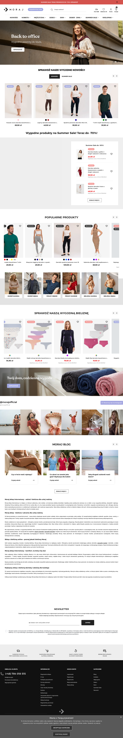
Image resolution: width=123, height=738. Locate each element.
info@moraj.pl (9, 677)
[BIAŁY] (106, 120)
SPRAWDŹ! (74, 2)
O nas (42, 677)
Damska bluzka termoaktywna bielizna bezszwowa (18, 358)
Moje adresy (70, 685)
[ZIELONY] (75, 120)
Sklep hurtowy (45, 700)
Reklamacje (44, 693)
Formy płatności (45, 682)
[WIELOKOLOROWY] (105, 259)
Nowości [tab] (54, 76)
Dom (95, 685)
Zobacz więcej (95, 200)
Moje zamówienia (72, 682)
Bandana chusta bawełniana (105, 122)
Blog (95, 674)
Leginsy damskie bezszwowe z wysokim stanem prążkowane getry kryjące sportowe (18, 123)
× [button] (121, 717)
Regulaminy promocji (47, 702)
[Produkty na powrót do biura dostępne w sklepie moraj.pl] (61, 42)
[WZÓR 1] (47, 355)
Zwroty (43, 685)
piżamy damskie (39, 531)
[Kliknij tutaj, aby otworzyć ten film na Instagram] (80, 434)
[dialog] (61, 726)
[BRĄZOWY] (19, 120)
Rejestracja (70, 677)
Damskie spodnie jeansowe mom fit (18, 262)
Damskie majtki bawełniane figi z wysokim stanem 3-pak (105, 358)
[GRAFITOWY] (77, 120)
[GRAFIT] (74, 259)
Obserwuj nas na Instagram (112, 403)
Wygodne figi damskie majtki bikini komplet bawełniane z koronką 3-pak (76, 358)
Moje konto (70, 679)
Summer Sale (97, 687)
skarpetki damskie (49, 531)
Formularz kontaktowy (11, 680)
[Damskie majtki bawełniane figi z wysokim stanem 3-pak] (104, 336)
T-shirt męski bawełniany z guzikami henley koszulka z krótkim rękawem (76, 123)
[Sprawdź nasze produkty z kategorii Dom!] (61, 382)
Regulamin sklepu (46, 674)
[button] (111, 9)
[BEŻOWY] (49, 259)
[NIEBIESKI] (17, 259)
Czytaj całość (15, 480)
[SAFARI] (76, 259)
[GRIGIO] (78, 259)
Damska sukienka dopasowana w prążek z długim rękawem (95, 170)
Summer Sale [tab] (67, 76)
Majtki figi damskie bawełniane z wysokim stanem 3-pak (47, 358)
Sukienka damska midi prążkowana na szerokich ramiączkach (47, 262)
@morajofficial (5, 405)
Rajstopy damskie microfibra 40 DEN (76, 262)
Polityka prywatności (47, 679)
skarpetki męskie (102, 543)
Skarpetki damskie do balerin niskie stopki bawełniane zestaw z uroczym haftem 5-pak (105, 262)
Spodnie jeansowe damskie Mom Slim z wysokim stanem (47, 123)
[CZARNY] (17, 120)
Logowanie (70, 674)
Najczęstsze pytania (10, 682)
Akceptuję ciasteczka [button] (61, 728)
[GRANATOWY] (47, 120)
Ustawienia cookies (46, 705)
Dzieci (95, 682)
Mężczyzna (97, 679)
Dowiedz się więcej (94, 723)
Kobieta (96, 677)
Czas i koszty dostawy (47, 687)
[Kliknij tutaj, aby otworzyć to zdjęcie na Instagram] (18, 434)
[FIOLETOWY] (47, 259)
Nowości (96, 690)
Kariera (43, 690)
